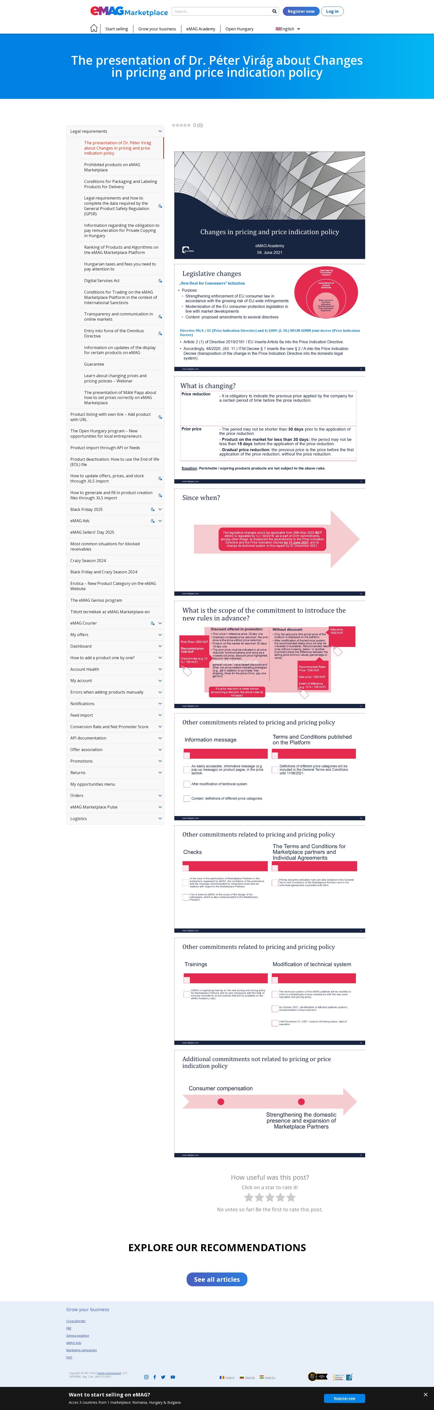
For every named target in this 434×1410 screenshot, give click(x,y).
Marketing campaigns (81, 1350)
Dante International (109, 1373)
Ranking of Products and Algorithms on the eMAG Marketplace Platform (121, 249)
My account (81, 680)
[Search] (274, 11)
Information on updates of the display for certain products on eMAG (120, 350)
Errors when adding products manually (106, 692)
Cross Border (76, 1321)
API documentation (88, 738)
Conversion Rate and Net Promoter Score (109, 726)
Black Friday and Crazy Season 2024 (103, 572)
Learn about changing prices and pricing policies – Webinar (115, 378)
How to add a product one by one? (102, 657)
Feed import (81, 715)
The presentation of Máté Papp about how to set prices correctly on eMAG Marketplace (120, 398)
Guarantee (94, 364)
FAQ (69, 1357)
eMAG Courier (83, 623)
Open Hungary (239, 29)
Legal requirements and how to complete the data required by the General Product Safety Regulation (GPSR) (116, 205)
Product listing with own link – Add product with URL (110, 417)
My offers (79, 634)
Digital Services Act (102, 280)
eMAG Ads (79, 520)
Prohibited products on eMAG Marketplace (112, 167)
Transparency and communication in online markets (118, 316)
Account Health (84, 669)
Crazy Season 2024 (88, 560)
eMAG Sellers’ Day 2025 (92, 532)
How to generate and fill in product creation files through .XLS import (111, 495)
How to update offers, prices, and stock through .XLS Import (107, 478)
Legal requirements (88, 131)
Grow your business (157, 29)
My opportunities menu (92, 784)
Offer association (86, 749)
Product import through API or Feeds (105, 447)
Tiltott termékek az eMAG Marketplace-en (110, 612)
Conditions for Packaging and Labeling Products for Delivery (120, 184)
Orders (76, 795)
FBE (68, 1328)
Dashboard (80, 646)
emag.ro (230, 1377)
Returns (77, 772)
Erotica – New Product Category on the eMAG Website (113, 586)
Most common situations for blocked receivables (105, 546)
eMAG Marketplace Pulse (94, 807)
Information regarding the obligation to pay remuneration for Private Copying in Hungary (121, 231)
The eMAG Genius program (96, 600)
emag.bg (250, 1377)
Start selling (116, 29)
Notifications (82, 703)
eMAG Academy (200, 29)
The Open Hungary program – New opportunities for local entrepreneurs (106, 433)
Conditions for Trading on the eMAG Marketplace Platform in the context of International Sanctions (120, 297)
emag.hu (270, 1377)
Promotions (81, 761)
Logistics (78, 818)
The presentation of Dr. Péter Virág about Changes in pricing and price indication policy (117, 148)
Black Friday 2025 (86, 509)
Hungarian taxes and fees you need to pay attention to (120, 266)
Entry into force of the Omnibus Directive (114, 333)
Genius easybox (77, 1335)
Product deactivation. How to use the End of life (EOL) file (114, 461)
